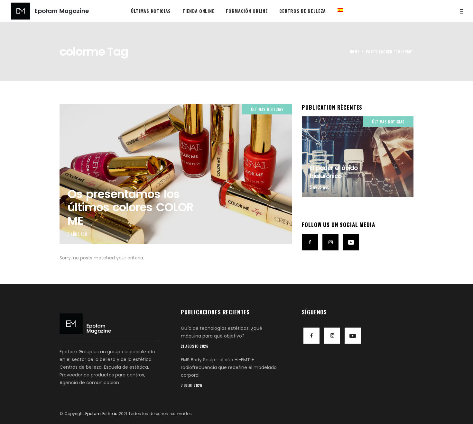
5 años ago (78, 234)
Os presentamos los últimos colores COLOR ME (130, 207)
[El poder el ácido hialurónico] (357, 156)
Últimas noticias (267, 109)
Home (354, 51)
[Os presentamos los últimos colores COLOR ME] (176, 174)
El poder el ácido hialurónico (333, 172)
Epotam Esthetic (101, 413)
